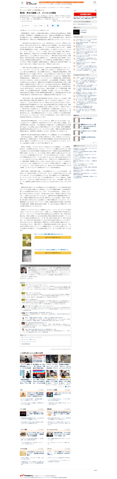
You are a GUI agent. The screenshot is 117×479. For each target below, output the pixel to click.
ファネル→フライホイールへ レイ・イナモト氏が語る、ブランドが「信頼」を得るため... (52, 366)
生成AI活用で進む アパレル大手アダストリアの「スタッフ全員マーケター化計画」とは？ (62, 434)
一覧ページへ (94, 142)
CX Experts (83, 32)
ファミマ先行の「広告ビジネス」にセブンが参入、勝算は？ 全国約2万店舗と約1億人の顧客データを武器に (86, 89)
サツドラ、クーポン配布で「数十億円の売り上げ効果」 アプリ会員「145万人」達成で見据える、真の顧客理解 (86, 82)
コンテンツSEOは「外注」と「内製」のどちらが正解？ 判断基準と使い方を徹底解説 (35, 434)
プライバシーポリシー (46, 477)
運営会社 (56, 477)
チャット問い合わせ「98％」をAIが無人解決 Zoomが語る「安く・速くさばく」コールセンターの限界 (86, 111)
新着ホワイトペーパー (79, 145)
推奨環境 (65, 477)
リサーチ (49, 448)
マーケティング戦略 (52, 390)
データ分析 (23, 409)
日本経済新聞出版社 (26, 344)
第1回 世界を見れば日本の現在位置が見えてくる (36, 322)
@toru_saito (30, 278)
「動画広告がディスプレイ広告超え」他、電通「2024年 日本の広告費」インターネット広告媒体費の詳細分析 (32, 463)
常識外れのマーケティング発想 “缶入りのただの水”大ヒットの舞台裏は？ (88, 126)
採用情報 (60, 477)
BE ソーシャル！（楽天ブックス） (29, 339)
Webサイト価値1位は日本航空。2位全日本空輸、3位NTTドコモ (38, 312)
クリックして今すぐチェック (53, 237)
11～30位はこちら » (93, 71)
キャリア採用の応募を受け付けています (83, 24)
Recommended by (61, 386)
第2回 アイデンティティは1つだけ (32, 292)
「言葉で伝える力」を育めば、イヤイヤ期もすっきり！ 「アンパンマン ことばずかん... (52, 381)
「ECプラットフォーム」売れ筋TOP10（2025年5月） (59, 457)
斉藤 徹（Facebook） (33, 276)
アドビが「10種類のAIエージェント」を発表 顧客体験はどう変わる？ (35, 414)
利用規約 (95, 470)
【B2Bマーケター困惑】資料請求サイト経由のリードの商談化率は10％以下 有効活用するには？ (35, 394)
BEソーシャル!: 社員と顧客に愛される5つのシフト (49, 234)
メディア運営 (23, 429)
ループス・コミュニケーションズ (29, 341)
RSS (52, 477)
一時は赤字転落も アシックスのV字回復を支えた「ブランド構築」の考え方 (26, 381)
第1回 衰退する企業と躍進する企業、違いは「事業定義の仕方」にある (40, 329)
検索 (96, 10)
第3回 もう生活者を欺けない (31, 299)
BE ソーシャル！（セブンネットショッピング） (32, 337)
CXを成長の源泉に (83, 30)
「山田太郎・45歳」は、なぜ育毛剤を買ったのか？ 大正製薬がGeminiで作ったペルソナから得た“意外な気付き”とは (86, 59)
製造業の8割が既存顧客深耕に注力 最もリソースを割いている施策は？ (63, 414)
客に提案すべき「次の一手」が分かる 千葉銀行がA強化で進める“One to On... (39, 366)
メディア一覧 (23, 477)
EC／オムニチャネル (52, 429)
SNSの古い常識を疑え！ (87, 118)
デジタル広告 (23, 448)
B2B (21, 390)
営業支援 (49, 409)
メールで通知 (39, 25)
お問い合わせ (38, 477)
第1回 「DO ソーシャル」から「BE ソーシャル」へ (36, 284)
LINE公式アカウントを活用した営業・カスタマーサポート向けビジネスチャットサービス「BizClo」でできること (59, 423)
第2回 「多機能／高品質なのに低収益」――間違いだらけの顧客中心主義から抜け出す (44, 317)
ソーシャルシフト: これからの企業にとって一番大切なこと (51, 249)
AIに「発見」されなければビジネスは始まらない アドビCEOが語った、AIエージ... (39, 381)
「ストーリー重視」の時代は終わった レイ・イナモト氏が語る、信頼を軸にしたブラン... (26, 366)
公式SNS (28, 477)
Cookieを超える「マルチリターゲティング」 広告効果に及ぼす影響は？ (35, 453)
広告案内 (32, 477)
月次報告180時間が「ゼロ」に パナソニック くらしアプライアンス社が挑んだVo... (65, 366)
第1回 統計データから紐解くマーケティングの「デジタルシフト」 (39, 306)
